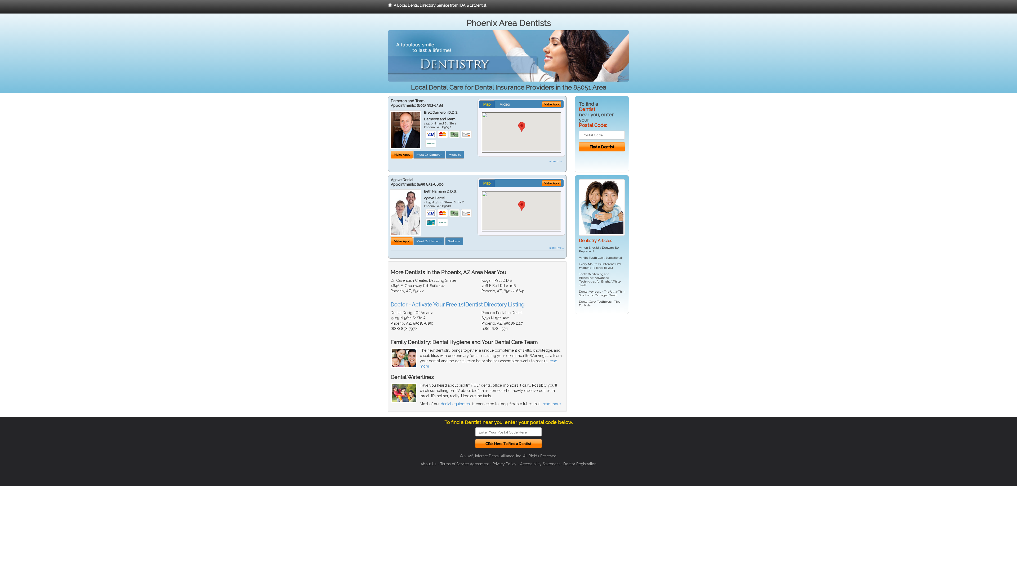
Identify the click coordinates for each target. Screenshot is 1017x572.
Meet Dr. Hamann (428, 241)
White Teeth (588, 258)
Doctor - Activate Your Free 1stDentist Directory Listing (458, 304)
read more (552, 404)
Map (487, 104)
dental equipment (456, 404)
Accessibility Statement (540, 464)
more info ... (556, 161)
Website (455, 155)
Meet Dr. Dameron (429, 155)
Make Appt (402, 155)
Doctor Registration (579, 464)
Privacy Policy (504, 464)
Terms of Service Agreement (464, 464)
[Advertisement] (602, 359)
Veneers (595, 291)
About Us (428, 464)
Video (505, 104)
